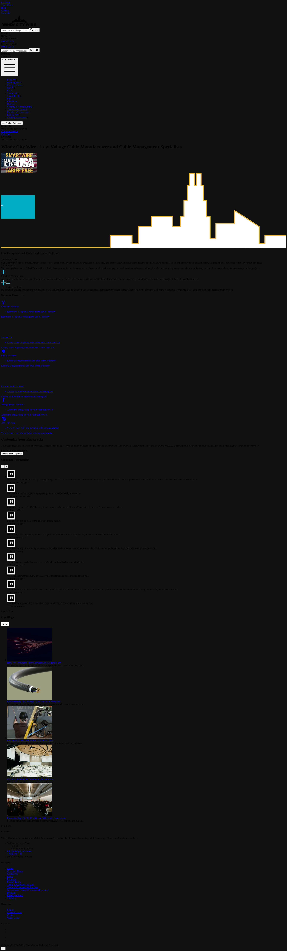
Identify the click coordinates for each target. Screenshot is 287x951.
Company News (15, 871)
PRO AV (11, 80)
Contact (5, 10)
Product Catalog (12, 123)
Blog (3, 8)
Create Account (14, 912)
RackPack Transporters (18, 112)
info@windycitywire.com (19, 851)
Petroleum (12, 101)
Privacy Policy (14, 882)
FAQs (10, 876)
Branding (11, 892)
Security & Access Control (20, 106)
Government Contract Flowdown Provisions (28, 890)
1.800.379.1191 (14, 854)
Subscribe (5, 13)
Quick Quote (13, 917)
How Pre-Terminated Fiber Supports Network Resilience (34, 662)
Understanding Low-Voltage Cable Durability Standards (33, 701)
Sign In (10, 909)
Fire (9, 98)
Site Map (11, 898)
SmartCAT (12, 93)
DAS (10, 90)
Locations (5, 2)
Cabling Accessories (17, 117)
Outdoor (11, 104)
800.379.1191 (7, 41)
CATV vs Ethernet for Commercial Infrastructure (30, 779)
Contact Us (12, 874)
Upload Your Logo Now (12, 454)
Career (10, 868)
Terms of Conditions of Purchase (22, 887)
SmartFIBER (13, 96)
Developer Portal (15, 895)
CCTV (10, 88)
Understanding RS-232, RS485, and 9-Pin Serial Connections (36, 818)
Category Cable (15, 85)
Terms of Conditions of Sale (20, 884)
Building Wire (14, 82)
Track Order (7, 5)
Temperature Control (17, 109)
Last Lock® (13, 115)
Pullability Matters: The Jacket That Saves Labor (30, 740)
